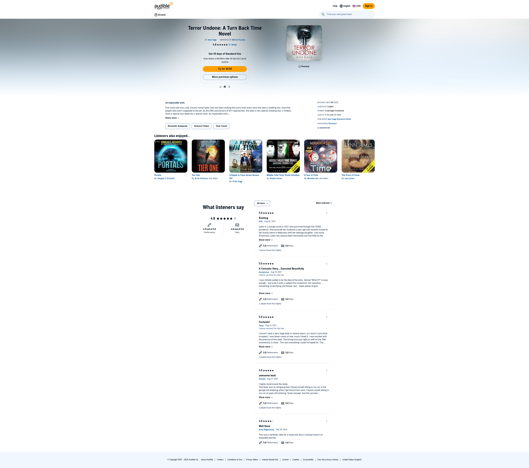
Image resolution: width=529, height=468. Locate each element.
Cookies (296, 460)
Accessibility (308, 460)
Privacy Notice (252, 460)
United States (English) (352, 460)
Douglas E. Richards (166, 178)
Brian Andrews (201, 178)
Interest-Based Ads (270, 460)
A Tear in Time (311, 175)
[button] (220, 87)
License (285, 460)
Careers (220, 460)
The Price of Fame (351, 175)
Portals (157, 175)
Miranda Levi (312, 178)
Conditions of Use (234, 460)
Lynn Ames (349, 178)
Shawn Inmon (276, 178)
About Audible (207, 460)
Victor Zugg (237, 181)
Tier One (196, 175)
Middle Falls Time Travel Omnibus (283, 175)
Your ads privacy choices (327, 460)
